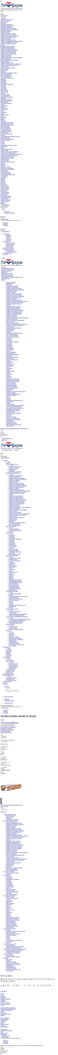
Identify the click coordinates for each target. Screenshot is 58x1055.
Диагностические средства (12, 917)
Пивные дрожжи (10, 856)
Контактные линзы (10, 922)
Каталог (8, 462)
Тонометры (9, 881)
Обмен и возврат (5, 1024)
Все (2, 979)
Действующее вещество (6, 1030)
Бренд (2, 1031)
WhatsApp (5, 225)
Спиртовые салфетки (11, 925)
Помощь (3, 1015)
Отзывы (2, 993)
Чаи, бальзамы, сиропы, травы (13, 969)
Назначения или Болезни (12, 819)
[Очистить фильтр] (2, 772)
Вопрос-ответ (4, 1020)
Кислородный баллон (11, 923)
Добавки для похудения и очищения (15, 830)
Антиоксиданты (10, 861)
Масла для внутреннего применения (15, 855)
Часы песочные (10, 886)
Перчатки (8, 902)
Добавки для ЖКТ (10, 827)
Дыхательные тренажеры (12, 891)
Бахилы (8, 908)
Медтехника (12, 535)
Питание (11, 633)
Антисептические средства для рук (14, 950)
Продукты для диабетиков (12, 963)
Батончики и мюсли (11, 961)
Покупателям (9, 659)
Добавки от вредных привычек (13, 848)
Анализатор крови (10, 890)
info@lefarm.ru (5, 219)
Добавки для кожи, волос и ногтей (14, 837)
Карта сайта (3, 1012)
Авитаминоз (13, 428)
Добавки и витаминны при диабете (14, 860)
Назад (9, 461)
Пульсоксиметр (10, 885)
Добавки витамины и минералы (14, 823)
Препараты (9, 818)
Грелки (8, 911)
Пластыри (8, 914)
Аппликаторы (9, 900)
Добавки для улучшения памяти (14, 847)
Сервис (2, 1005)
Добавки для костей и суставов (13, 838)
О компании (9, 649)
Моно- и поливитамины (12, 870)
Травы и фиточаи (13, 626)
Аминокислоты (10, 865)
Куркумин (8, 866)
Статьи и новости (5, 1002)
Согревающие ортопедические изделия (15, 931)
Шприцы (8, 916)
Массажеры (9, 893)
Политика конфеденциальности (8, 1009)
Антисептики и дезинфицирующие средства (20, 619)
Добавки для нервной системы (13, 832)
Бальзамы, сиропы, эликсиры (13, 841)
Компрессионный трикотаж (13, 933)
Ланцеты (8, 888)
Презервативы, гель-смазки (12, 919)
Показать (3, 773)
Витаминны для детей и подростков (15, 824)
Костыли (8, 937)
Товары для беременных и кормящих (15, 946)
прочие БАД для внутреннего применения (16, 858)
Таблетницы (9, 904)
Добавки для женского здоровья (14, 829)
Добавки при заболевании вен (13, 843)
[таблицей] (3, 733)
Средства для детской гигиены (13, 947)
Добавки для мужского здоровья (14, 846)
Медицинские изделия (14, 558)
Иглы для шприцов (10, 921)
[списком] (2, 733)
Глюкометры (9, 877)
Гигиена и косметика (14, 529)
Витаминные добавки (11, 825)
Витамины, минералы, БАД (15, 475)
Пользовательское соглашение (8, 1007)
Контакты (3, 996)
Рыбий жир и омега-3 (11, 833)
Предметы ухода (10, 897)
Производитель (4, 1033)
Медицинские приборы (12, 894)
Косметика (8, 874)
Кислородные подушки (12, 926)
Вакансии (3, 1001)
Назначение (3, 1034)
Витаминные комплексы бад (13, 842)
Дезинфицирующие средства (13, 951)
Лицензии (3, 1000)
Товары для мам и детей (15, 611)
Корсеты (8, 942)
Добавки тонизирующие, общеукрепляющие (17, 852)
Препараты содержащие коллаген (14, 867)
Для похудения (9, 970)
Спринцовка (9, 907)
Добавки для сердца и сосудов (13, 828)
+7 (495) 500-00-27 (5, 205)
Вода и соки (9, 959)
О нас (2, 995)
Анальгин (7, 428)
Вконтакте (5, 222)
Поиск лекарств (4, 1026)
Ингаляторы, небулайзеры (12, 879)
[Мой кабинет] (1, 451)
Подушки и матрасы (11, 935)
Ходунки (8, 938)
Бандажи (8, 930)
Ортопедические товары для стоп (14, 940)
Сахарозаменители (10, 966)
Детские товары (10, 945)
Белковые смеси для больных (13, 964)
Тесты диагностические (12, 898)
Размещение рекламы (6, 998)
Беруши (8, 913)
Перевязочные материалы (12, 918)
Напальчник (9, 912)
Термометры (9, 884)
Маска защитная (10, 903)
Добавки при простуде (11, 850)
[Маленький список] (1, 735)
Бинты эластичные (10, 932)
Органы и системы (10, 815)
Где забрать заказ (5, 1019)
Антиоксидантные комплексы (13, 862)
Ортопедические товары (15, 593)
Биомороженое (9, 965)
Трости (8, 936)
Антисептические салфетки (13, 952)
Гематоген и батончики (12, 822)
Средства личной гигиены (12, 872)
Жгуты (8, 905)
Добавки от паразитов (11, 851)
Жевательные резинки (11, 853)
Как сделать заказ (13, 663)
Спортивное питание (11, 968)
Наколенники (9, 941)
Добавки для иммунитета (12, 857)
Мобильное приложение (6, 1010)
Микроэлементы (10, 864)
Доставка (3, 1021)
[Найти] (2, 13)
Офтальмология (10, 816)
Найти (2, 1048)
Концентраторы (10, 927)
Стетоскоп (8, 880)
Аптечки (8, 899)
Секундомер (9, 883)
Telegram (5, 224)
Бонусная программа (6, 1004)
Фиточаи (8, 839)
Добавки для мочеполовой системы (14, 844)
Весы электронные (10, 889)
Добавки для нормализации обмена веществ (17, 836)
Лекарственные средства (22, 428)
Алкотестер (9, 876)
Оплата (2, 1023)
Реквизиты (3, 997)
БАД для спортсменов (11, 869)
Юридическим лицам (11, 677)
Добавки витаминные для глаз (13, 834)
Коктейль (8, 960)
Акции (2, 1011)
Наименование (4, 1029)
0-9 (5, 979)
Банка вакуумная (10, 909)
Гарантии (3, 1025)
